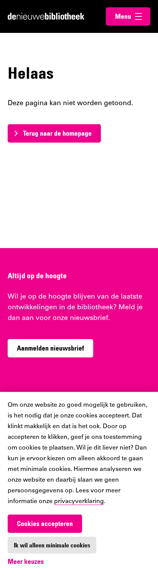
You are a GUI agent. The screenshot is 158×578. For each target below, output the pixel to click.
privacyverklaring (79, 501)
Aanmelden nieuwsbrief (50, 348)
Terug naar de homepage (57, 133)
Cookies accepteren (45, 523)
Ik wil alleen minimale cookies (52, 545)
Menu (132, 16)
